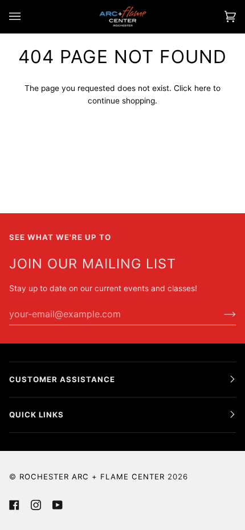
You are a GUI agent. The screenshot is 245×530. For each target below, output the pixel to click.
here (202, 88)
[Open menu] (26, 16)
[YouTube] (57, 505)
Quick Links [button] (36, 414)
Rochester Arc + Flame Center (92, 476)
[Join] (221, 314)
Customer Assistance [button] (62, 379)
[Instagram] (36, 505)
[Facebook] (14, 505)
